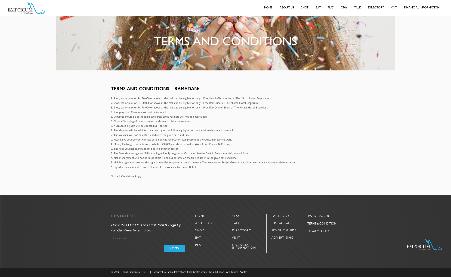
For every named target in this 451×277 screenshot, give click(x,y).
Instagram (281, 223)
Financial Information (244, 247)
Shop (199, 230)
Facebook (280, 216)
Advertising (282, 237)
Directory (241, 230)
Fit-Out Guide (283, 230)
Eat (198, 237)
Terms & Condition (321, 223)
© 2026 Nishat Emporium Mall (128, 272)
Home (200, 216)
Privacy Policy (318, 231)
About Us (203, 223)
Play (199, 245)
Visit (236, 237)
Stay (236, 216)
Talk (236, 223)
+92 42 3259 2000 (318, 216)
